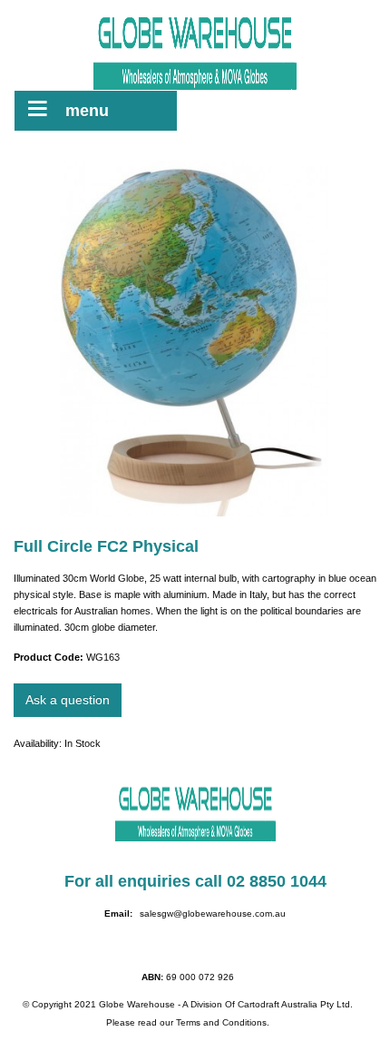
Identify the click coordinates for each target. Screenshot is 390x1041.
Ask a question (67, 699)
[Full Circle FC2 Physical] (195, 338)
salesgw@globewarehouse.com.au (213, 913)
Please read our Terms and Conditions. (187, 1022)
